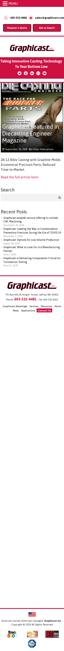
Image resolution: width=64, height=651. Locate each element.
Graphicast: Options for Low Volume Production (31, 239)
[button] (6, 3)
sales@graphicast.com (48, 17)
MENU (13, 3)
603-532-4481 (18, 17)
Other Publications (42, 149)
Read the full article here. (20, 177)
